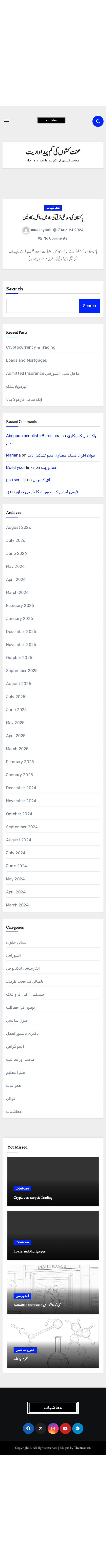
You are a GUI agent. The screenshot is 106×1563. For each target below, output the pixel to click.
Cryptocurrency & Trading (31, 347)
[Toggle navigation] (6, 121)
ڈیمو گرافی (15, 1046)
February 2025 (20, 762)
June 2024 (16, 866)
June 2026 (16, 553)
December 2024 (21, 788)
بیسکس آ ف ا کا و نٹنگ (25, 994)
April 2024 (16, 892)
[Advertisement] (53, 53)
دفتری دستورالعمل (22, 1033)
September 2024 (22, 827)
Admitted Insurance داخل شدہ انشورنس (42, 373)
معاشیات (53, 208)
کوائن (10, 1098)
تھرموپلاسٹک (16, 386)
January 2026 (19, 618)
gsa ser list (16, 479)
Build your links (20, 467)
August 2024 (18, 840)
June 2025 (16, 709)
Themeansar (82, 1447)
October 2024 (19, 814)
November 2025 (21, 644)
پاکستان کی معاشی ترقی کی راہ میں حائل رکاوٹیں (53, 218)
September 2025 (22, 670)
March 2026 (17, 592)
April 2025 (16, 735)
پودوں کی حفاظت (20, 1007)
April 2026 (16, 579)
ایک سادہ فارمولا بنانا (24, 399)
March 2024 (17, 905)
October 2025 (19, 657)
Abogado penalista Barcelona (33, 435)
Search (14, 289)
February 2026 (20, 605)
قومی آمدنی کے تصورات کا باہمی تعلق (47, 491)
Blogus (64, 1447)
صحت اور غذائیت (20, 1059)
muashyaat (41, 230)
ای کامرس (41, 479)
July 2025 (15, 696)
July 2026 (16, 540)
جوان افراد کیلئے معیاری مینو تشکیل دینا (61, 455)
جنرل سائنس (17, 1020)
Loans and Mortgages (26, 360)
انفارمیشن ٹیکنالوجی (23, 968)
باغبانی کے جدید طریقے (24, 981)
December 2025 (21, 631)
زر (7, 491)
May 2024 (15, 879)
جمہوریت (49, 467)
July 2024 (16, 853)
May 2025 (15, 722)
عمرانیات (13, 1085)
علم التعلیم (15, 1072)
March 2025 (17, 748)
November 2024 (21, 801)
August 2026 (18, 527)
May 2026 (15, 566)
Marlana (13, 455)
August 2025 (18, 683)
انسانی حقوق (17, 942)
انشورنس (13, 955)
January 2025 (19, 775)
